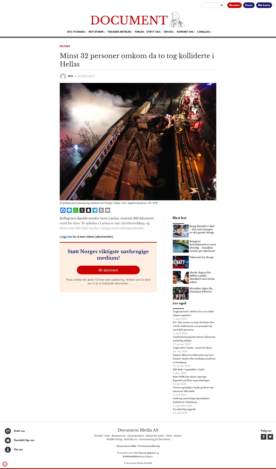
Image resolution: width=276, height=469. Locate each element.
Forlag (139, 32)
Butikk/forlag (114, 439)
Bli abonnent (108, 269)
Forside (98, 435)
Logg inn (66, 237)
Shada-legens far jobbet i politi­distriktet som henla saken (202, 277)
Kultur (178, 435)
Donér (249, 5)
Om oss (18, 449)
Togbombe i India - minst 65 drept (192, 347)
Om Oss (168, 32)
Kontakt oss (185, 32)
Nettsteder (96, 32)
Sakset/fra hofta (155, 435)
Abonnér (234, 5)
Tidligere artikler (119, 32)
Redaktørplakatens (132, 456)
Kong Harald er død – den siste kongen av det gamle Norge (202, 229)
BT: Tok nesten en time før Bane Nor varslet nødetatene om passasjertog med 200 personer (193, 326)
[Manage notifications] (5, 464)
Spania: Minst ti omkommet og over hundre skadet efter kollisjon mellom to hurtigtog (194, 359)
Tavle (169, 435)
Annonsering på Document (154, 439)
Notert (65, 46)
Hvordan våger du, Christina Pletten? (201, 290)
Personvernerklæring (149, 446)
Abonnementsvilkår (126, 446)
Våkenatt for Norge (202, 257)
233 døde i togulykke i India (188, 369)
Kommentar (119, 435)
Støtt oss (19, 431)
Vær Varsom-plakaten (145, 453)
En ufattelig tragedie (184, 409)
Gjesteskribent (136, 435)
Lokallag (203, 32)
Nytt (107, 435)
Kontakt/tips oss (24, 440)
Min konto (264, 5)
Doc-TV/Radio (76, 32)
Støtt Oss (153, 32)
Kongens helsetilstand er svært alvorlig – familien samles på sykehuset (203, 246)
